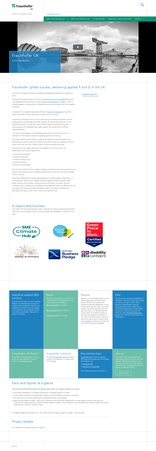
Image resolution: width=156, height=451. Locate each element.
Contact (138, 19)
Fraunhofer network (61, 357)
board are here (27, 361)
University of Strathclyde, (49, 102)
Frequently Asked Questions (120, 19)
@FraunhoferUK (52, 305)
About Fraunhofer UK (55, 19)
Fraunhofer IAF (88, 364)
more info (122, 373)
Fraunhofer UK (53, 14)
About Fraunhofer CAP (80, 19)
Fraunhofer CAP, (86, 357)
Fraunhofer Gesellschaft (55, 112)
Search (142, 5)
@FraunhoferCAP (52, 310)
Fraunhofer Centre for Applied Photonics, (57, 99)
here (41, 427)
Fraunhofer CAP (52, 316)
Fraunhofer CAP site (89, 94)
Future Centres (99, 19)
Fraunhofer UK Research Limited (22, 14)
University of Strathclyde (91, 367)
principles (87, 321)
